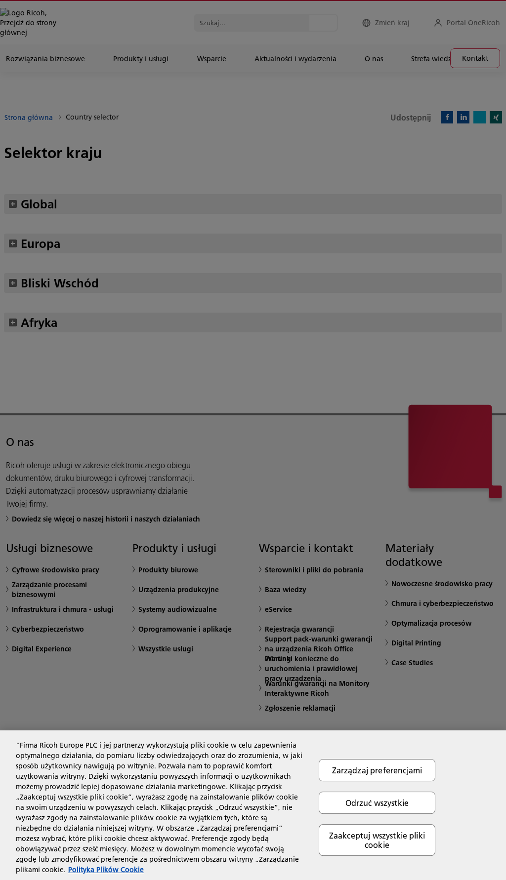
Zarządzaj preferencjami (377, 770)
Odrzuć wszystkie (377, 803)
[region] (253, 805)
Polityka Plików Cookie (106, 869)
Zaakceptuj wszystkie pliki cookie (377, 840)
